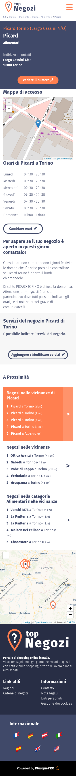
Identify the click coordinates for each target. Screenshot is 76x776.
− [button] (9, 108)
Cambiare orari (21, 229)
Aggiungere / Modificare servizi (36, 355)
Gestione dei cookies (56, 703)
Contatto (47, 688)
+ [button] (9, 102)
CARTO (71, 622)
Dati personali (51, 698)
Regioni (8, 688)
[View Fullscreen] (6, 555)
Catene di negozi (15, 693)
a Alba (22, 433)
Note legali (49, 693)
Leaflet (47, 158)
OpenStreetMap (64, 158)
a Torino (23, 406)
